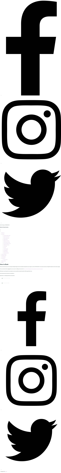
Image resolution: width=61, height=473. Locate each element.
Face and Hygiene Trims (7, 243)
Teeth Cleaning (4, 254)
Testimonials (4, 256)
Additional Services (6, 244)
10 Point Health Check (7, 235)
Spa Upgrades (6, 250)
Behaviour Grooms (6, 240)
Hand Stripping (6, 248)
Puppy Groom (6, 239)
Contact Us (3, 258)
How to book (5, 259)
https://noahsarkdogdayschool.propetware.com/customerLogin (33, 268)
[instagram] (31, 163)
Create (6, 471)
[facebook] (31, 95)
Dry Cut (5, 247)
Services (3, 234)
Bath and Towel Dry (6, 236)
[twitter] (31, 469)
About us (3, 232)
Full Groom (5, 246)
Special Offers (6, 251)
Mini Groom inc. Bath (7, 242)
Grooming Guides (6, 252)
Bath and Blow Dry (6, 238)
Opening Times (4, 255)
